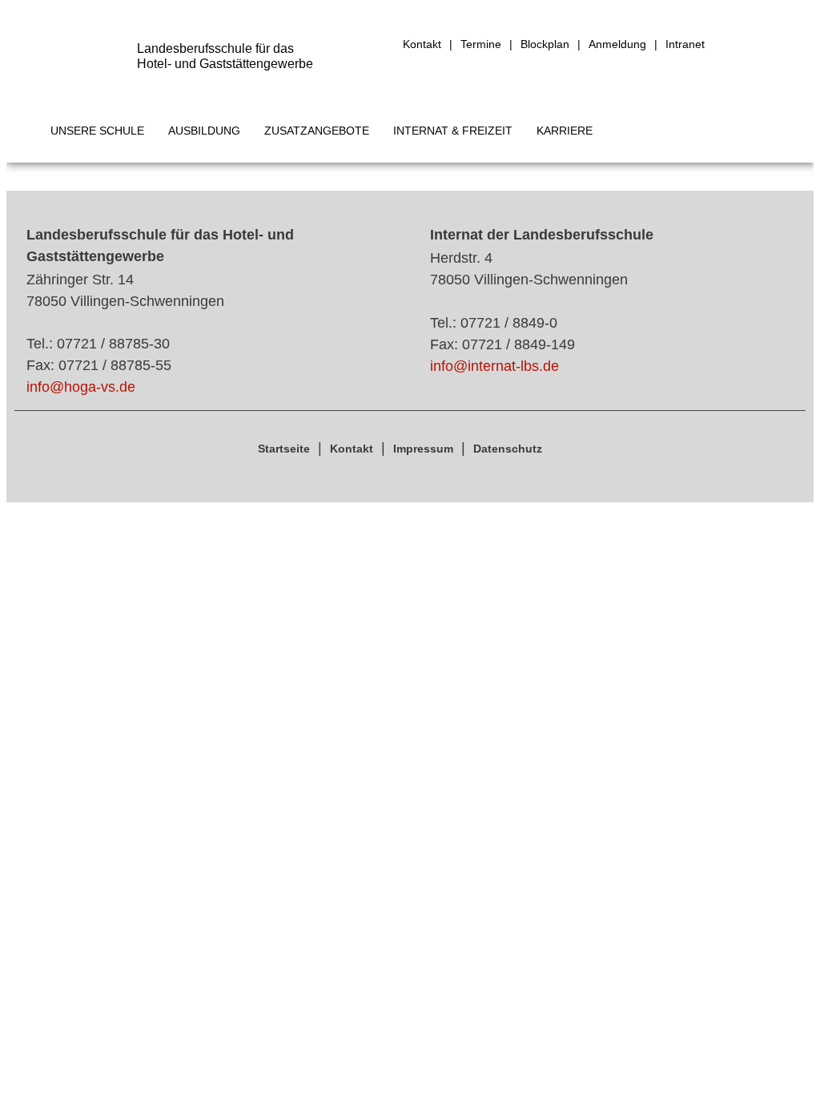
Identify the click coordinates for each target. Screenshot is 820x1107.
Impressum (423, 448)
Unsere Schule (97, 130)
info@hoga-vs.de (80, 387)
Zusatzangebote (316, 130)
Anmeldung (617, 44)
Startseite (284, 448)
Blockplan (545, 44)
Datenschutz (507, 448)
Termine (480, 44)
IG (723, 44)
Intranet (685, 44)
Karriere (565, 130)
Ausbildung (204, 130)
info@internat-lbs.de (494, 366)
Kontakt (422, 44)
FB (753, 44)
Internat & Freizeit (452, 130)
